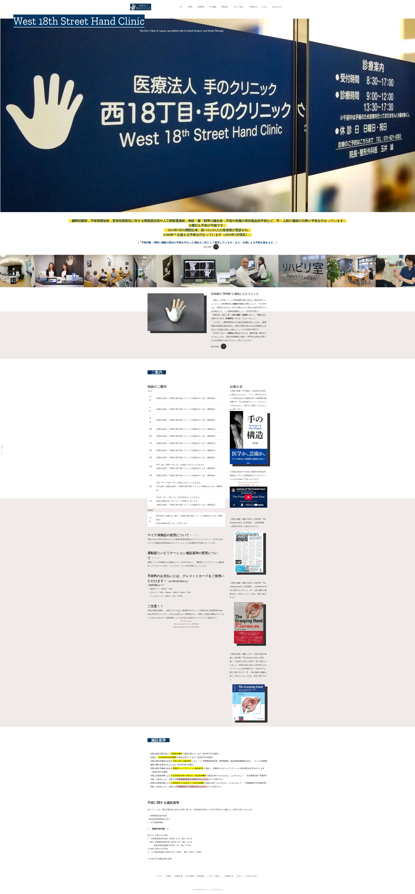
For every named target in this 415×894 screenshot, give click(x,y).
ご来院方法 (253, 7)
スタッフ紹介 (238, 7)
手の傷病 (212, 7)
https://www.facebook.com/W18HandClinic (186, 627)
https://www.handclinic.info (182, 624)
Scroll (2, 447)
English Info (277, 7)
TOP (180, 7)
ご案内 (189, 7)
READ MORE (208, 247)
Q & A (264, 7)
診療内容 (201, 7)
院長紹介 (224, 7)
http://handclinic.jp (186, 621)
